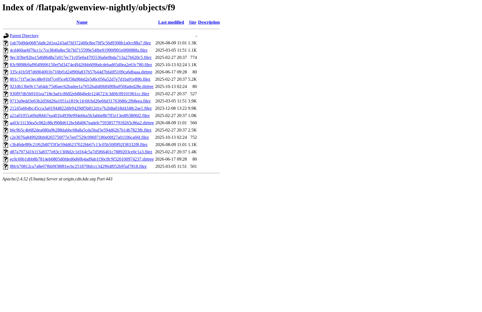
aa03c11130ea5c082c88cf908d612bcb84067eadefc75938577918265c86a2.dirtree (82, 122)
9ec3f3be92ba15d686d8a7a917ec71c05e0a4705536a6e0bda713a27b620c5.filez (80, 57)
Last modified (171, 22)
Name (82, 22)
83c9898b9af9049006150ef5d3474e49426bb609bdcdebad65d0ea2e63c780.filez (81, 64)
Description (209, 22)
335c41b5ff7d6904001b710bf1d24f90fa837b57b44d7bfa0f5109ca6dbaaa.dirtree (81, 72)
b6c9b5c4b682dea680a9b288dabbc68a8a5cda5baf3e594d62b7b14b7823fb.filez (80, 130)
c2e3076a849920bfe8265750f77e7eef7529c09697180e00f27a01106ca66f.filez (79, 137)
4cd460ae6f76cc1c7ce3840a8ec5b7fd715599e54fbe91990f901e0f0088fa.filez (79, 50)
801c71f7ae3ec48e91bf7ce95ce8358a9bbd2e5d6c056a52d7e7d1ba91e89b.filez (80, 79)
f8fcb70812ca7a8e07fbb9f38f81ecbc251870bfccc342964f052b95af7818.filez (78, 166)
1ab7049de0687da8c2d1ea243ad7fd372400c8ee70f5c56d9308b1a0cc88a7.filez (80, 43)
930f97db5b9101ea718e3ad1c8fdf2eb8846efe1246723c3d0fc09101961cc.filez (79, 93)
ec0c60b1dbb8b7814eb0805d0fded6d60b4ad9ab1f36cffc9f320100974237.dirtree (82, 159)
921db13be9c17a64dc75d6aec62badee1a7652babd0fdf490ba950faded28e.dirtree (81, 86)
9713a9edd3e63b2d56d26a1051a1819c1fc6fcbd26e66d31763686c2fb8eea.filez (80, 101)
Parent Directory (24, 35)
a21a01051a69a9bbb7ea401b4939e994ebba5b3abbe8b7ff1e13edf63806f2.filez (80, 115)
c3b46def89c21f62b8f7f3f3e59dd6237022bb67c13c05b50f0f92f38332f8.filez (79, 144)
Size (192, 22)
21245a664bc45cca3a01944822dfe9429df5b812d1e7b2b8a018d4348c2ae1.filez (81, 108)
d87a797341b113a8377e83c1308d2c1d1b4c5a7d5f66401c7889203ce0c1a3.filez (81, 151)
